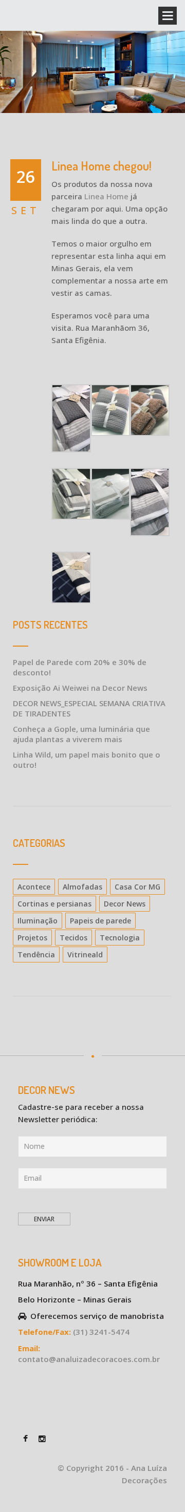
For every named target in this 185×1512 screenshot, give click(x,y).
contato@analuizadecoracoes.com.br (89, 1359)
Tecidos (73, 937)
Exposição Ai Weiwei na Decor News (80, 688)
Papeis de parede (100, 920)
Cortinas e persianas (54, 904)
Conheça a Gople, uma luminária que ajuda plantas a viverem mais (81, 734)
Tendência (36, 954)
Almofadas (82, 887)
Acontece (33, 887)
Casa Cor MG (137, 887)
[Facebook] (25, 1437)
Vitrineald (85, 954)
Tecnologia (120, 937)
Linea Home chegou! (101, 166)
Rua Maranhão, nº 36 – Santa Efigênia (88, 1283)
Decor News (124, 904)
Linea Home (106, 196)
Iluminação (37, 920)
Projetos (32, 937)
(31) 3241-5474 (101, 1332)
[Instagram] (41, 1437)
